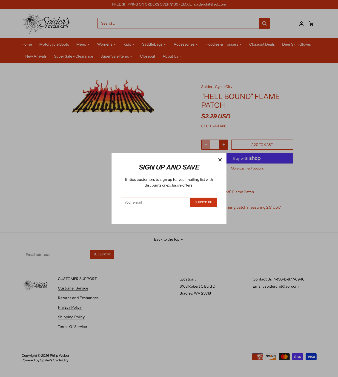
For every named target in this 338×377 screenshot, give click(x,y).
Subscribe (203, 202)
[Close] (220, 160)
